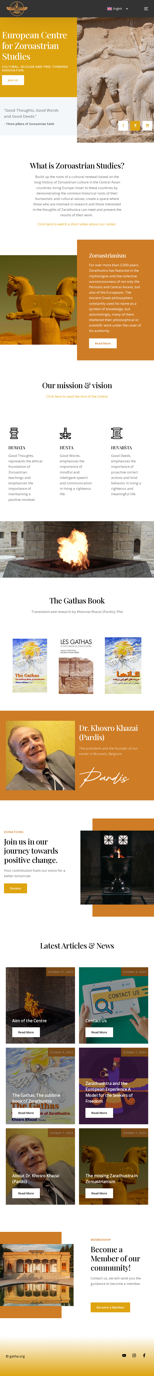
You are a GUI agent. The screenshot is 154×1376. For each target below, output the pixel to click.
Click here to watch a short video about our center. (77, 224)
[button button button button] (99, 1113)
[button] (26, 1032)
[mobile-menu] (140, 8)
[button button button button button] (26, 1193)
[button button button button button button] (99, 1193)
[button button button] (26, 1113)
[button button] (99, 1032)
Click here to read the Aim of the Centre (77, 396)
